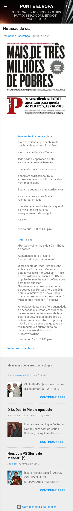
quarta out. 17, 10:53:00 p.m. (35, 339)
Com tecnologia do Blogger (39, 507)
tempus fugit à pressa (31, 136)
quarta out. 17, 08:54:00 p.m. (35, 229)
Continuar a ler (53, 397)
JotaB (21, 240)
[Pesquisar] (68, 7)
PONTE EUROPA (36, 6)
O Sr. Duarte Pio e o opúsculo (29, 410)
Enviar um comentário (20, 348)
